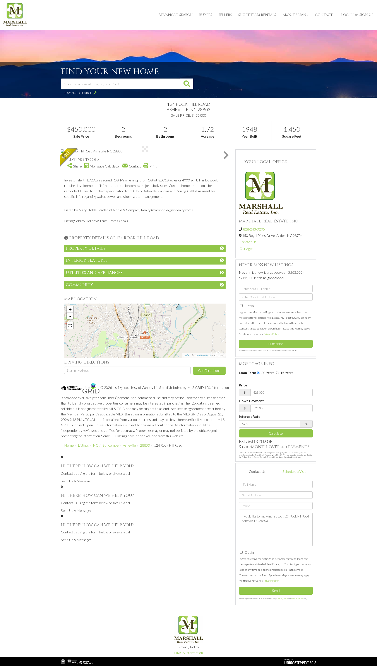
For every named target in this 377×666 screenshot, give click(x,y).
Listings (83, 445)
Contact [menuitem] (323, 14)
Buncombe (110, 445)
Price (243, 385)
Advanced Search (77, 93)
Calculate (276, 433)
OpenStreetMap (202, 355)
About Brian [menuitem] (294, 14)
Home (69, 445)
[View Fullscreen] (70, 325)
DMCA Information (188, 653)
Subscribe (275, 344)
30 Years (267, 373)
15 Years (286, 373)
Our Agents (248, 248)
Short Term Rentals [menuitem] (257, 14)
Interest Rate (249, 416)
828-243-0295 (254, 229)
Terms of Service (297, 599)
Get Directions (209, 370)
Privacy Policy (271, 334)
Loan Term (247, 373)
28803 (145, 445)
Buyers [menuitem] (205, 14)
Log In (347, 14)
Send (276, 590)
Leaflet (186, 355)
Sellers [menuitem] (225, 14)
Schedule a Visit (294, 471)
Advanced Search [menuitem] (175, 14)
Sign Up (367, 14)
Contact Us (248, 242)
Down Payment (251, 401)
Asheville (129, 445)
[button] (186, 84)
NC (95, 445)
